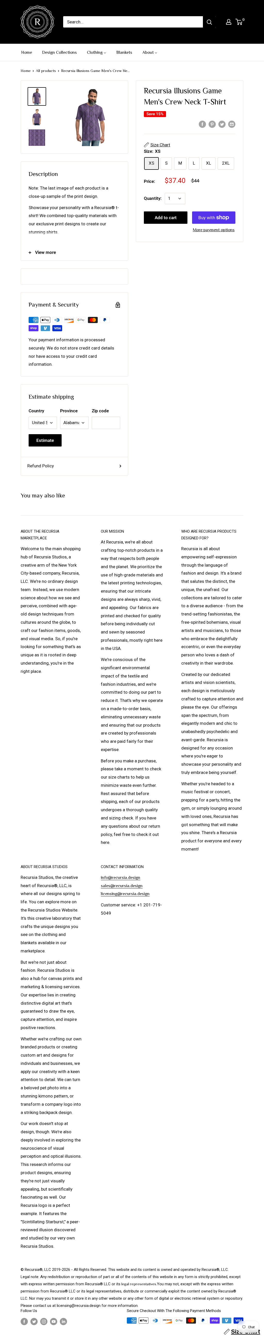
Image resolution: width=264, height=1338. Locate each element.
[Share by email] (231, 124)
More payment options (214, 229)
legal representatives (138, 1284)
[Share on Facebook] (202, 124)
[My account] (228, 22)
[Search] (209, 22)
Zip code (100, 410)
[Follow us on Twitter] (34, 1321)
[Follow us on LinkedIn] (63, 1321)
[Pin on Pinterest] (212, 124)
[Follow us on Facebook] (24, 1321)
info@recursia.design (120, 877)
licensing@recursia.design (125, 893)
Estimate (45, 440)
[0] (239, 22)
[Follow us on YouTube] (53, 1321)
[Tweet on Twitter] (222, 124)
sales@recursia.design (122, 885)
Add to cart (166, 217)
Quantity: (153, 198)
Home (26, 70)
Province (69, 410)
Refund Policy (40, 465)
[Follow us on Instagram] (43, 1321)
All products (46, 70)
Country (36, 410)
